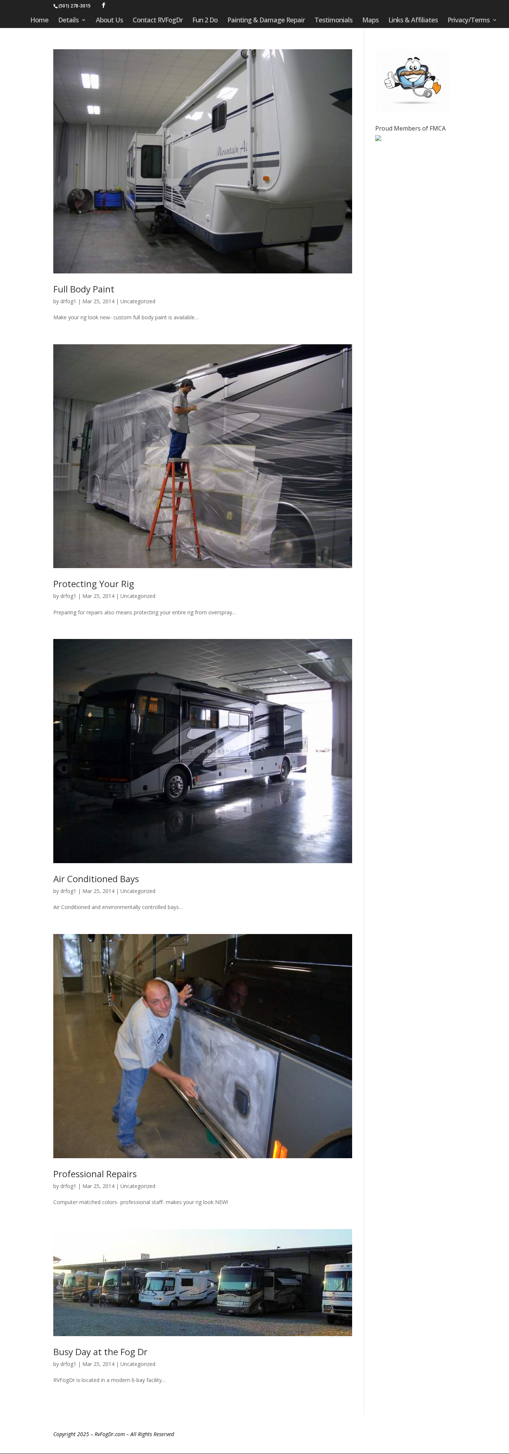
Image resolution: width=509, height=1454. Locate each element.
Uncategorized (137, 301)
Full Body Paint (83, 289)
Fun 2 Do (205, 20)
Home (39, 20)
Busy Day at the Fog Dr (100, 1351)
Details (68, 20)
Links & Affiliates (413, 20)
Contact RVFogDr (158, 20)
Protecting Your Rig (93, 583)
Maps (370, 20)
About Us (109, 20)
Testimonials (333, 20)
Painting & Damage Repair (266, 20)
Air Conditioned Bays (96, 878)
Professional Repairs (95, 1174)
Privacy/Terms (469, 20)
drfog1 (68, 301)
